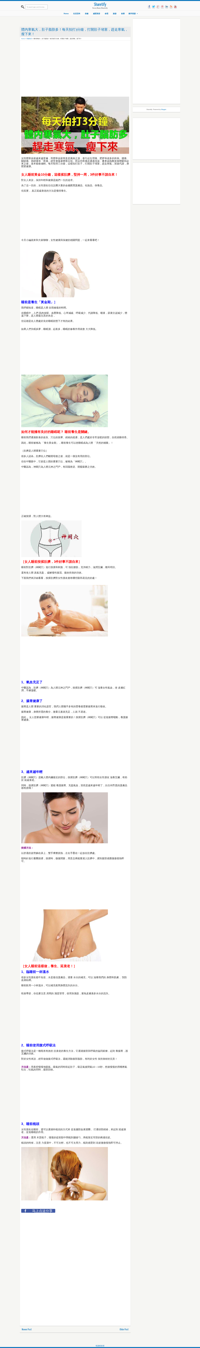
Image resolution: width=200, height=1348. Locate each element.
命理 (106, 14)
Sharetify (100, 5)
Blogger (163, 109)
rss (171, 6)
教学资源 (132, 14)
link (166, 6)
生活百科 (76, 14)
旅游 (114, 14)
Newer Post (27, 1329)
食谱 (123, 14)
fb (149, 6)
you (175, 6)
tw (153, 6)
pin (162, 6)
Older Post (124, 1329)
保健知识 (29, 38)
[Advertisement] (70, 48)
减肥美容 (96, 14)
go (158, 6)
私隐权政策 (100, 1346)
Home (66, 14)
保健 (86, 14)
